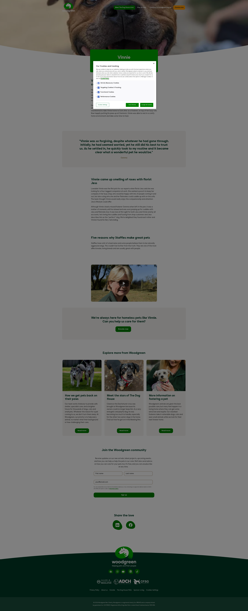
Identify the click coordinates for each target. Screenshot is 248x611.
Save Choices (132, 104)
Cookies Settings (102, 104)
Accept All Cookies (147, 104)
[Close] (154, 63)
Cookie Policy (105, 78)
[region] (124, 85)
